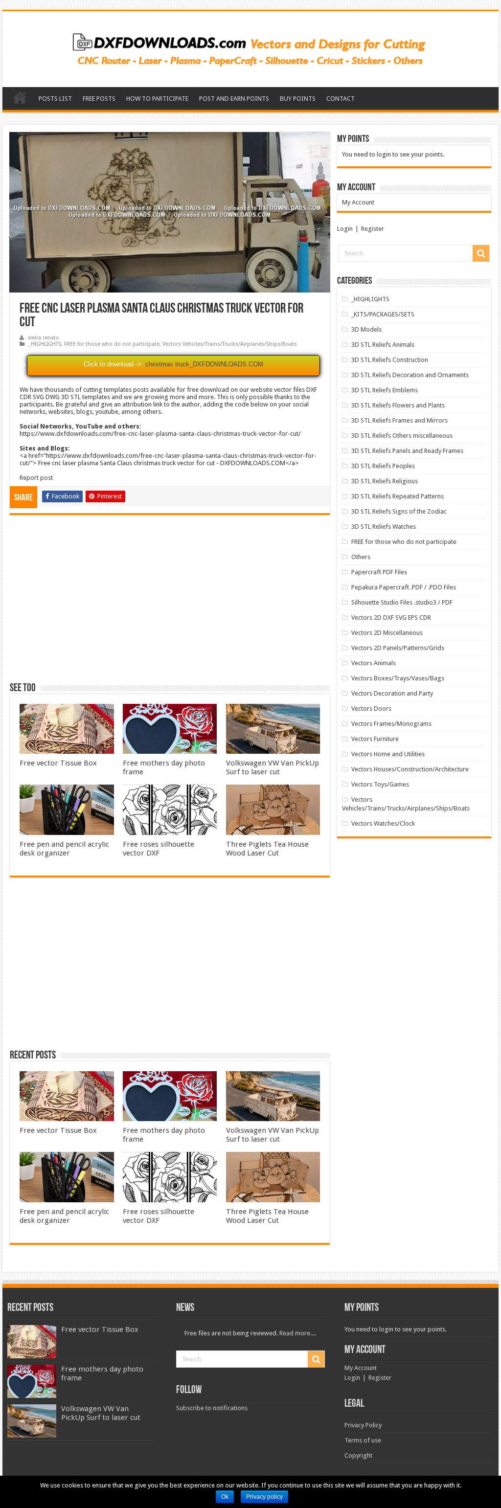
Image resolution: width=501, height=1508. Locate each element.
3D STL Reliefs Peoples (383, 466)
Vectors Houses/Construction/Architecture (410, 769)
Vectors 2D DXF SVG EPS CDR (391, 617)
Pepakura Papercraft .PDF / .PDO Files (403, 587)
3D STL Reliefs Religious (384, 481)
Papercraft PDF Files (379, 572)
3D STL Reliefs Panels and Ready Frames (407, 450)
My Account (358, 202)
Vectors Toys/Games (380, 784)
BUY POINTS (298, 98)
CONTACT (340, 98)
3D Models (366, 329)
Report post (36, 477)
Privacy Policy (363, 1425)
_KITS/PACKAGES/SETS (382, 314)
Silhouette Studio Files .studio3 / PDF (402, 602)
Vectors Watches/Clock (383, 823)
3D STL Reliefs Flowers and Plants (398, 405)
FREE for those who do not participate (111, 344)
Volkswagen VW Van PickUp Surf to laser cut (272, 767)
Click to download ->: (113, 364)
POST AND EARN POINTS (234, 98)
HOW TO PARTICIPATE (157, 98)
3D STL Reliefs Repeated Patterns (397, 496)
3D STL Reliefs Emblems (384, 390)
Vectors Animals (373, 663)
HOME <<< (20, 97)
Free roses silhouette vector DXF (158, 848)
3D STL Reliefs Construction (389, 359)
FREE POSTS (99, 98)
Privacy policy (264, 1496)
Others (360, 557)
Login (345, 228)
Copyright (358, 1455)
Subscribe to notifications (212, 1408)
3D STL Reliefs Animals (382, 344)
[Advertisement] (169, 603)
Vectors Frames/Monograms (391, 723)
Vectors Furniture (375, 739)
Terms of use (362, 1440)
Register (372, 228)
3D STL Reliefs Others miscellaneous (402, 435)
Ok (224, 1496)
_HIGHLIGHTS (44, 344)
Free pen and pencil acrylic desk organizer (64, 848)
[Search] (481, 253)
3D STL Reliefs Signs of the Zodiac (399, 511)
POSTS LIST (55, 98)
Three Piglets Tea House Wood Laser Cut (267, 848)
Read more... (297, 1333)
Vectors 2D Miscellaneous (387, 632)
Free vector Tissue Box (58, 763)
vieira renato (43, 338)
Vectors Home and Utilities (388, 754)
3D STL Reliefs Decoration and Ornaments (410, 375)
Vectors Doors (371, 708)
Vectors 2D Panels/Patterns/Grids (397, 648)
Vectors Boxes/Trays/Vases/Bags (397, 678)
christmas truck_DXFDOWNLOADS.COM (204, 364)
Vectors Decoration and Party (392, 693)
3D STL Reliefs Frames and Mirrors (399, 420)
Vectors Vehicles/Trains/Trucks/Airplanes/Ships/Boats (229, 344)
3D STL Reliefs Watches (383, 526)
